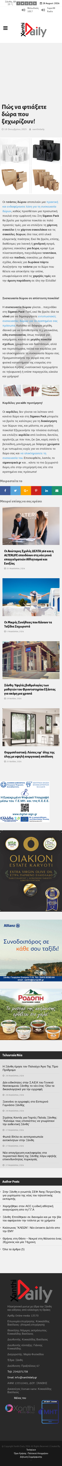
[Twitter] (22, 3)
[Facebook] (18, 3)
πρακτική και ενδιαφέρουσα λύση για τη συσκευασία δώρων (30, 206)
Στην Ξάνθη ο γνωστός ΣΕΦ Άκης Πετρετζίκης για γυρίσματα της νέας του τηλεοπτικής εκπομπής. (32, 1195)
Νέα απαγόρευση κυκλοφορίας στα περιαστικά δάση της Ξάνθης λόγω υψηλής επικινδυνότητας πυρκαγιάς (29, 1156)
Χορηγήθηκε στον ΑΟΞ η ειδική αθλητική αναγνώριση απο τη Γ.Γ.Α (28, 1207)
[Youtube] (31, 3)
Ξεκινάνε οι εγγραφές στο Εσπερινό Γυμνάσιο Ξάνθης (25, 1103)
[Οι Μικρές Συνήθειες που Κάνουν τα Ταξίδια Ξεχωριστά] (31, 598)
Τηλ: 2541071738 (17, 1371)
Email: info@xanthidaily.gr (22, 1377)
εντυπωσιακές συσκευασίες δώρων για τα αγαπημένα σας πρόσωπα (30, 320)
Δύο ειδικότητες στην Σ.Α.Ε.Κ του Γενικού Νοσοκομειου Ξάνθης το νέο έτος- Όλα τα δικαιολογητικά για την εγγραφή (28, 1086)
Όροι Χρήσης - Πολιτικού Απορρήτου (31, 1453)
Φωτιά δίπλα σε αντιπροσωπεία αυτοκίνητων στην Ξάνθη (23, 1138)
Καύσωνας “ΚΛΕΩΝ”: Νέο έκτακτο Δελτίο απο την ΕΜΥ (31, 1229)
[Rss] (35, 3)
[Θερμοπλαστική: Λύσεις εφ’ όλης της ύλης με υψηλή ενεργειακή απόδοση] (31, 728)
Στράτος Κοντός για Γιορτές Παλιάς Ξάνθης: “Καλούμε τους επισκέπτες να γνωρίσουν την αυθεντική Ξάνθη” (30, 1121)
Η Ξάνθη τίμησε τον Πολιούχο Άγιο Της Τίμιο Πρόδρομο (30, 1068)
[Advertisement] (31, 69)
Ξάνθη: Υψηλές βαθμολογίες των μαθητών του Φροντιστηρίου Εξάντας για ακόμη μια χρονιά (30, 689)
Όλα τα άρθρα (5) (13, 1249)
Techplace (31, 1449)
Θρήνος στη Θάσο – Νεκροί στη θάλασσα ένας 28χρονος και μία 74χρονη (32, 1240)
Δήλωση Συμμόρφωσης (31, 1456)
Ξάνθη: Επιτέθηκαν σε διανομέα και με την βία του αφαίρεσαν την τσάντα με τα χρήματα (32, 1218)
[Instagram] (26, 3)
